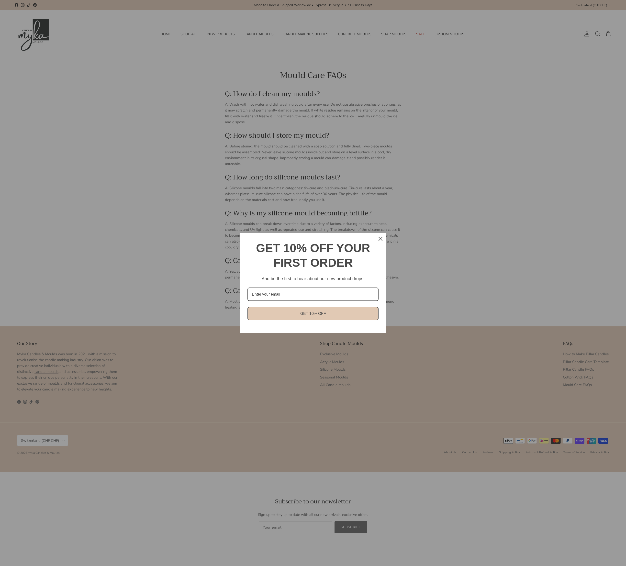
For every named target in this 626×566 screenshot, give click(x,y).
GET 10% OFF (313, 313)
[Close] (380, 239)
